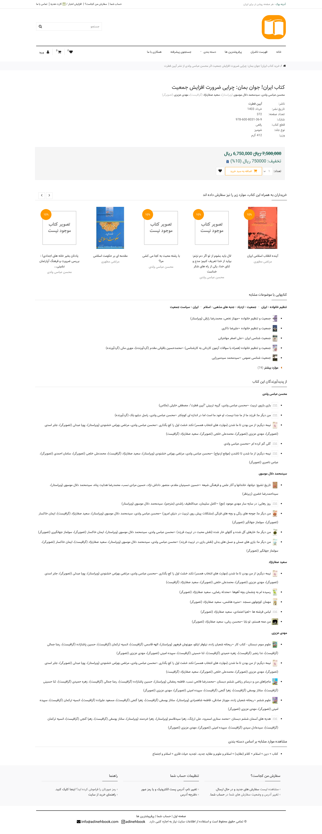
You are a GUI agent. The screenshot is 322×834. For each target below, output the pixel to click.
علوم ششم (264, 700)
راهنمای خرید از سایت (102, 794)
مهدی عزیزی (181, 94)
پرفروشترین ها (233, 51)
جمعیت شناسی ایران (258, 338)
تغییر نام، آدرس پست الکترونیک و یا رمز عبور (169, 789)
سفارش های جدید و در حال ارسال (237, 789)
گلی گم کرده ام (261, 443)
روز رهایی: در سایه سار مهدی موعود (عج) (245, 503)
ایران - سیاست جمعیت (184, 307)
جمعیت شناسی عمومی (257, 358)
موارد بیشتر (271, 367)
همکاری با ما (154, 51)
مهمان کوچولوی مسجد (257, 602)
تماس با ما (41, 4)
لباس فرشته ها (262, 611)
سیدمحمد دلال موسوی (247, 94)
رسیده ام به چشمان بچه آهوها (252, 592)
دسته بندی (209, 51)
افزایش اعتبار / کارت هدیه (66, 4)
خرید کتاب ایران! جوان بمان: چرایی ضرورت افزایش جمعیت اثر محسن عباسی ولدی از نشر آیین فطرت (222, 65)
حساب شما (116, 4)
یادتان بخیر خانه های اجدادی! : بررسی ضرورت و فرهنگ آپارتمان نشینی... (59, 261)
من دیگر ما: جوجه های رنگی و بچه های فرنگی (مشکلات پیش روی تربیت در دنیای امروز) (217, 513)
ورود (42, 52)
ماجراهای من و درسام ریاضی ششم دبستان (244, 681)
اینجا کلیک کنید (65, 789)
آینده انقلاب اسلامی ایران (262, 256)
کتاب (275, 754)
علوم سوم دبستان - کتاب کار (253, 644)
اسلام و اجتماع (161, 754)
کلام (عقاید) (242, 754)
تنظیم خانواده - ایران (274, 307)
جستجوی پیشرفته (180, 51)
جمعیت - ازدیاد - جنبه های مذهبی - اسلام (229, 307)
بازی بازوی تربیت (261, 405)
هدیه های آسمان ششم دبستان (252, 718)
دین (266, 754)
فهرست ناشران (259, 51)
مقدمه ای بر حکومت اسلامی (110, 256)
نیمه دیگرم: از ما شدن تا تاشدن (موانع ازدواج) (243, 453)
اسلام (256, 754)
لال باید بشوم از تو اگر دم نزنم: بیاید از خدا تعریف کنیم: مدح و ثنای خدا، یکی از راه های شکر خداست (212, 263)
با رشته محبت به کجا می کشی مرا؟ (161, 258)
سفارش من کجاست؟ (96, 4)
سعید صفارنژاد (211, 94)
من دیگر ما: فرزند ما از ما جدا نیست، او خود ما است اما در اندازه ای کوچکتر (225, 415)
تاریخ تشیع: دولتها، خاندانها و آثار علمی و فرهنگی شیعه (237, 485)
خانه (278, 51)
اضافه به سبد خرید (241, 171)
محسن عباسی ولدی (273, 94)
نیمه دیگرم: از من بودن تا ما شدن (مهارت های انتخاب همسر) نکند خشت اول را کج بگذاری (215, 425)
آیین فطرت (255, 103)
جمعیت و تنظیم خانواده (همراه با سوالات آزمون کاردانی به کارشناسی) (228, 348)
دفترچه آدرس (188, 794)
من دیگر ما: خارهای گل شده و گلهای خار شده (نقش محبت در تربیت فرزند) (224, 532)
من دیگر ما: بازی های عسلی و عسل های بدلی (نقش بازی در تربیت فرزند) (225, 542)
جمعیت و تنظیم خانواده (256, 318)
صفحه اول (179, 816)
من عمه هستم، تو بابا (258, 621)
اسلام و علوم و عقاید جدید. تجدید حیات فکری (203, 754)
